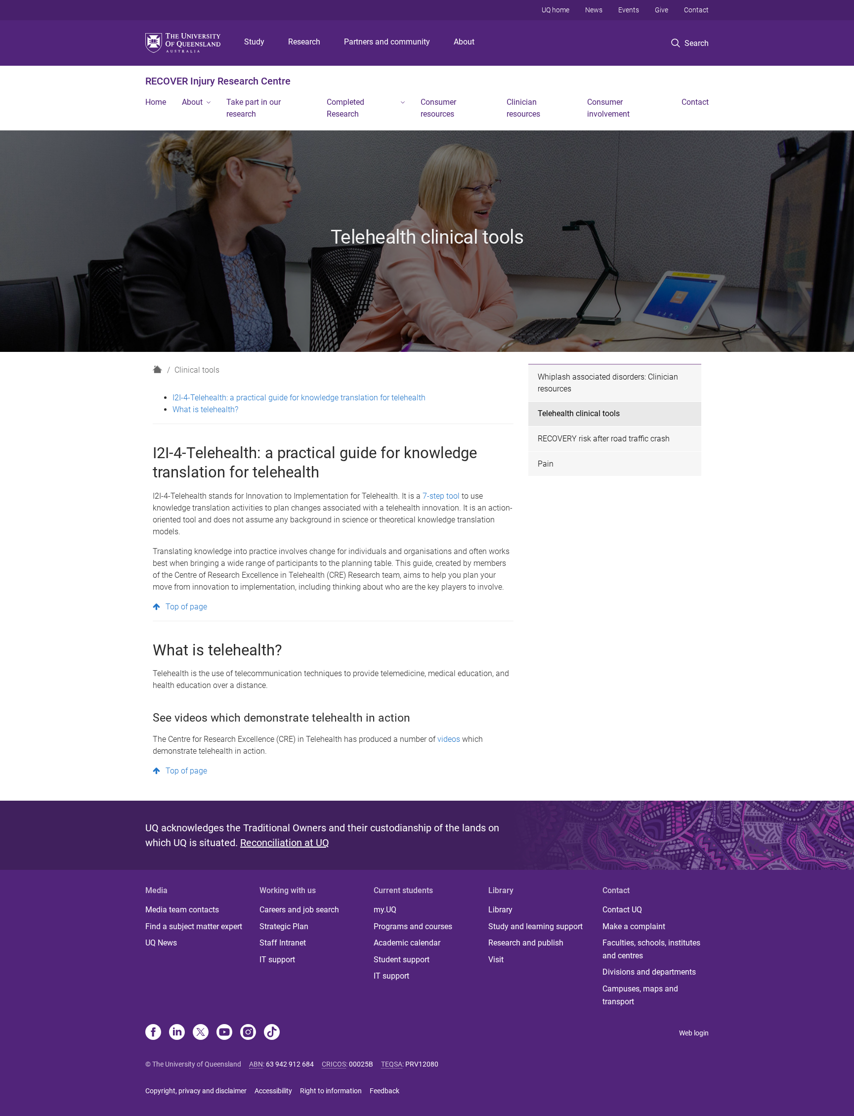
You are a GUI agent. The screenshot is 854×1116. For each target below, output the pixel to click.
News (593, 10)
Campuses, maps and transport (640, 995)
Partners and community (387, 41)
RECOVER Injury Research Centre (218, 81)
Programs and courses (413, 926)
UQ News (161, 942)
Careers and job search (299, 909)
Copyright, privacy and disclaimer (196, 1091)
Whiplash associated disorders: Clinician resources (608, 382)
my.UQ (385, 909)
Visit (496, 959)
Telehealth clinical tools (579, 413)
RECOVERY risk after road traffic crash (604, 438)
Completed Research (345, 108)
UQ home (555, 10)
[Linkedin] (177, 1033)
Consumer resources (438, 108)
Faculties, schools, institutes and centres (651, 949)
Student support (401, 959)
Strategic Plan (283, 926)
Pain (546, 464)
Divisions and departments (649, 972)
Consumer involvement (608, 108)
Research (304, 41)
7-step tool (441, 496)
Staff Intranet (282, 942)
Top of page (186, 606)
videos (449, 739)
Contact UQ (622, 909)
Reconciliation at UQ (284, 843)
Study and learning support (535, 926)
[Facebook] (153, 1033)
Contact (696, 10)
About (464, 41)
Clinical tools (196, 370)
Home (155, 102)
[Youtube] (224, 1033)
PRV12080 (421, 1064)
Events (628, 10)
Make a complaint (633, 926)
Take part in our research (253, 108)
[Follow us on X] (201, 1033)
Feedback (384, 1091)
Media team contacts (182, 909)
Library (500, 909)
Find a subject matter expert (193, 926)
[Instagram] (248, 1033)
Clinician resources (523, 108)
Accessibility (273, 1091)
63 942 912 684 (290, 1064)
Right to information (331, 1091)
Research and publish (525, 942)
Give (661, 10)
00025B (361, 1064)
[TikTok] (272, 1033)
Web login (694, 1033)
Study (254, 41)
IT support (277, 959)
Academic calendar (407, 942)
